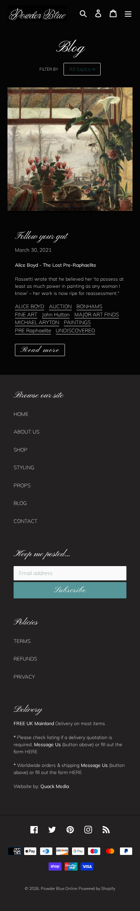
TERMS (22, 641)
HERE (31, 751)
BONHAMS (89, 306)
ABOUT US (26, 431)
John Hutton (56, 314)
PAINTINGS (77, 322)
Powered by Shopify (96, 888)
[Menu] (128, 13)
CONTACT (25, 521)
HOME (21, 414)
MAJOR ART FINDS (96, 314)
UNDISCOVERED (75, 330)
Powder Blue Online (59, 888)
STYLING (24, 467)
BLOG (20, 503)
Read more (39, 350)
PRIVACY (24, 676)
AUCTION (60, 306)
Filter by (48, 69)
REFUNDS (25, 658)
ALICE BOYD (29, 306)
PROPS (22, 485)
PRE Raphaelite (33, 330)
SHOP (21, 449)
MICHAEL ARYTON (37, 322)
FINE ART (26, 314)
